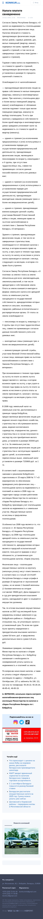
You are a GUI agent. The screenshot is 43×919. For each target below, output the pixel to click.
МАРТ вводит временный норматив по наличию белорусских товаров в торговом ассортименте (20, 777)
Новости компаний (21, 823)
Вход (36, 3)
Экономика (21, 18)
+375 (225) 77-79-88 (9, 894)
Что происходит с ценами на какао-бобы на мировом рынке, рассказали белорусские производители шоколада (22, 765)
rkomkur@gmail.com (9, 896)
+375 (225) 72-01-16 (9, 892)
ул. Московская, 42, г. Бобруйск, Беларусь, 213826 (21, 884)
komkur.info (14, 903)
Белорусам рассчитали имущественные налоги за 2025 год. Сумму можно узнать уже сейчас (21, 795)
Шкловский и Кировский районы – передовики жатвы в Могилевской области (22, 804)
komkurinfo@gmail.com (27, 892)
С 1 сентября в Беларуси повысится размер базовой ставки (21, 786)
